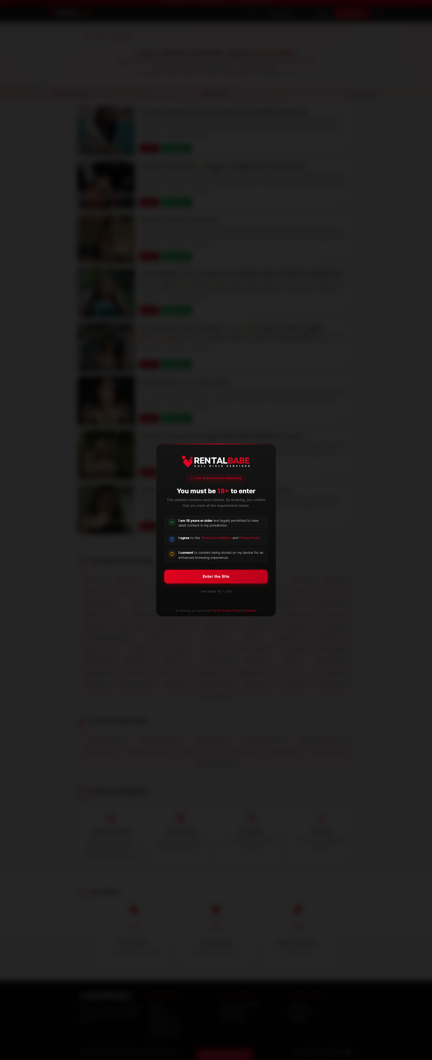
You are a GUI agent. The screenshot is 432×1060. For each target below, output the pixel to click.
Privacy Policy (249, 538)
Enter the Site (216, 576)
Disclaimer (250, 610)
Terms (216, 610)
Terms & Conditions (216, 538)
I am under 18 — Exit (216, 591)
